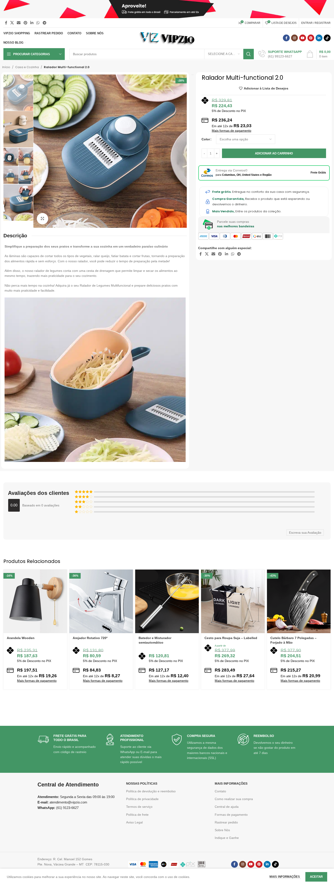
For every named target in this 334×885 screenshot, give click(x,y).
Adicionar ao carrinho (274, 153)
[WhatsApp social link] (38, 22)
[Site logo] (167, 38)
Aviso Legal (134, 822)
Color (206, 139)
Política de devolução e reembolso (151, 791)
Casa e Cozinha (27, 67)
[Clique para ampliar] (42, 218)
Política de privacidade (142, 799)
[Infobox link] (280, 54)
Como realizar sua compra (234, 799)
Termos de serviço (139, 806)
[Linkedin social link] (32, 22)
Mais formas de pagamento (231, 130)
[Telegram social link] (44, 22)
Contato (220, 791)
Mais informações (285, 876)
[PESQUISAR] (248, 54)
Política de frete (137, 814)
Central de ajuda (227, 806)
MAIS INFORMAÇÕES (231, 783)
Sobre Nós (222, 830)
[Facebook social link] (6, 22)
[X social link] (12, 22)
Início (6, 67)
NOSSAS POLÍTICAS (141, 783)
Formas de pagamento (231, 814)
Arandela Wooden (21, 638)
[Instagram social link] (294, 38)
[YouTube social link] (302, 38)
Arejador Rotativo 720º (90, 638)
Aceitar (316, 876)
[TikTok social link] (327, 38)
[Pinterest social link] (25, 22)
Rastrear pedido (226, 822)
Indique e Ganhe (227, 838)
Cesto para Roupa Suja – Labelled (230, 638)
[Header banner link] (167, 9)
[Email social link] (18, 22)
